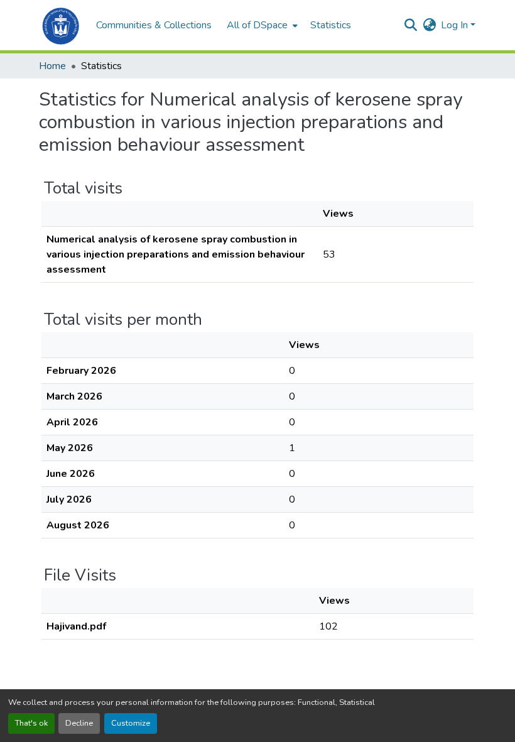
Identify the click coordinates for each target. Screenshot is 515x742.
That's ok (31, 723)
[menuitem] (261, 25)
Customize (130, 723)
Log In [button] (455, 25)
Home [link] (52, 66)
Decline (79, 723)
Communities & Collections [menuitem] (154, 25)
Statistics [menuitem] (330, 25)
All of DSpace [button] (257, 25)
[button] (61, 25)
